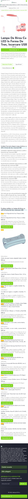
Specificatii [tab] (19, 64)
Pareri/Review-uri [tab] (8, 68)
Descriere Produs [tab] (7, 64)
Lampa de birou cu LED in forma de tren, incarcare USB (14, 10)
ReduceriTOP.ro (12, 8)
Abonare (22, 483)
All (18, 8)
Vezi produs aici (13, 50)
